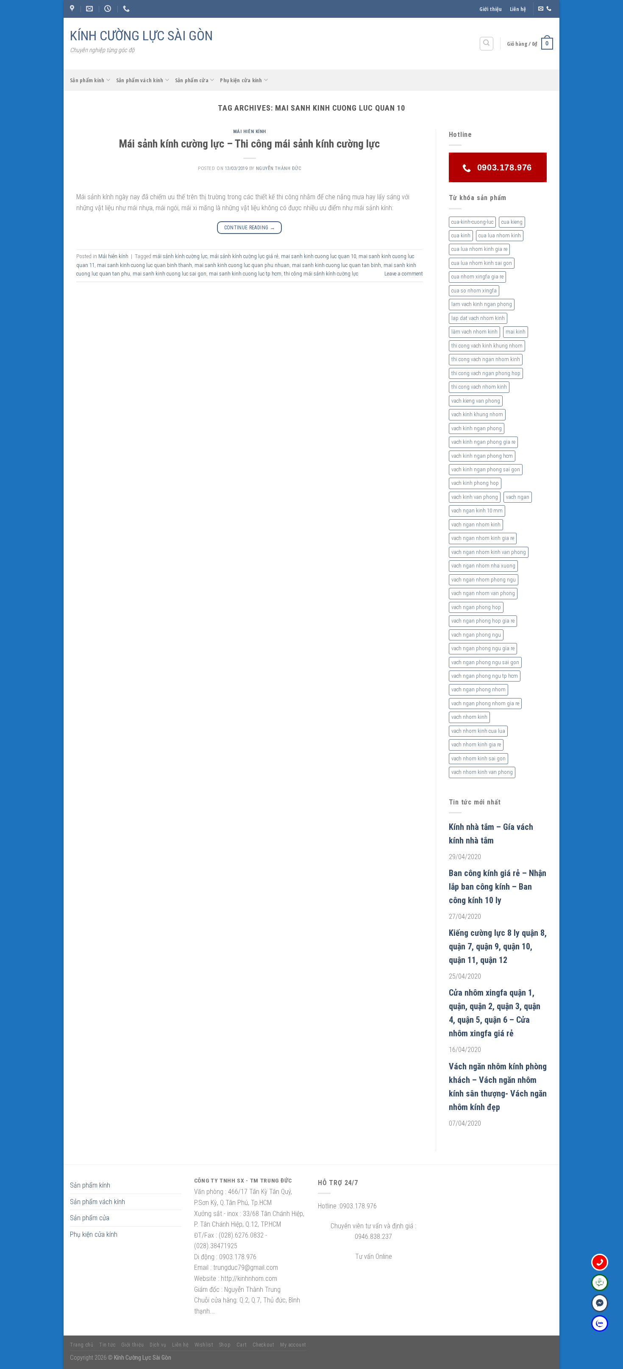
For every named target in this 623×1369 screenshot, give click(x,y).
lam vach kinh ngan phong (481, 304)
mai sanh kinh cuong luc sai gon (169, 273)
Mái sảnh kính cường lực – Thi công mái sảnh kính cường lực (249, 143)
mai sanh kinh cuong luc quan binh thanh (144, 265)
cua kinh (460, 235)
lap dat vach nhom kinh (478, 318)
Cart (241, 1345)
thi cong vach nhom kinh (479, 387)
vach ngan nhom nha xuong (483, 565)
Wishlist (204, 1345)
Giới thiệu (490, 9)
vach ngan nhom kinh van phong (488, 552)
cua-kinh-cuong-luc (472, 222)
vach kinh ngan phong (476, 428)
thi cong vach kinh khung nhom (487, 345)
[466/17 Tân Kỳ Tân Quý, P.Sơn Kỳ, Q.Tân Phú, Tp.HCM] (73, 9)
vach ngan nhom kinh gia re (482, 538)
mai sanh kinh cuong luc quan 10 (318, 256)
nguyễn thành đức (278, 168)
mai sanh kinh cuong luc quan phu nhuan (242, 265)
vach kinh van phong (474, 497)
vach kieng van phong (475, 401)
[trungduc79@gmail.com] (90, 9)
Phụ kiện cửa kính (241, 80)
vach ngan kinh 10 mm (477, 510)
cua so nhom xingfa (474, 290)
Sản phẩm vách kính (140, 80)
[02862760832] (127, 9)
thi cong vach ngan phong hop (485, 373)
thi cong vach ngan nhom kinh (485, 359)
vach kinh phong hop (475, 483)
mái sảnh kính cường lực (180, 256)
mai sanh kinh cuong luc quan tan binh (336, 265)
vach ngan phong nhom (478, 689)
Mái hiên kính (249, 131)
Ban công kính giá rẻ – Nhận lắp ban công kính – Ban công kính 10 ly (497, 886)
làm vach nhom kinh (474, 331)
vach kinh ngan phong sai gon (485, 469)
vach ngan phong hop (476, 607)
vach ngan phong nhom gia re (485, 703)
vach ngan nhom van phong (483, 593)
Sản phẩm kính (87, 80)
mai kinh (516, 331)
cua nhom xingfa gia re (477, 276)
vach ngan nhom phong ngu (483, 579)
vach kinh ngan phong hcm (482, 456)
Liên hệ (518, 9)
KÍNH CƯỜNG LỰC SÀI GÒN (141, 35)
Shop (225, 1345)
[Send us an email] (540, 9)
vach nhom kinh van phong (482, 772)
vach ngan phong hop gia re (483, 621)
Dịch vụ (158, 1345)
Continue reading (249, 228)
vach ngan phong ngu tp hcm (484, 676)
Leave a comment (403, 273)
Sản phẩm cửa (192, 80)
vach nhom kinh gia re (476, 744)
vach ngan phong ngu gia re (483, 648)
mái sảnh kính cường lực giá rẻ (244, 256)
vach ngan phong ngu (476, 635)
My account (293, 1345)
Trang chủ (82, 1345)
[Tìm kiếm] (487, 43)
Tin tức (107, 1345)
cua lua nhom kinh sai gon (481, 263)
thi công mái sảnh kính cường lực (321, 273)
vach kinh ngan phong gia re (483, 442)
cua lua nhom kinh (499, 235)
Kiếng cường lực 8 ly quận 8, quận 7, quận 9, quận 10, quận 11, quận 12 (498, 946)
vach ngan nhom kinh (476, 524)
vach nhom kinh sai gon (478, 758)
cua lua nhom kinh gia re (479, 249)
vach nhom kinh (469, 717)
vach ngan (517, 497)
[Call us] (548, 9)
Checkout (264, 1345)
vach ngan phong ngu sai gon (485, 662)
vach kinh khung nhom (477, 414)
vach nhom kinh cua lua (478, 731)
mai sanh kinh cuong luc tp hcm (245, 273)
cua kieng (512, 222)
